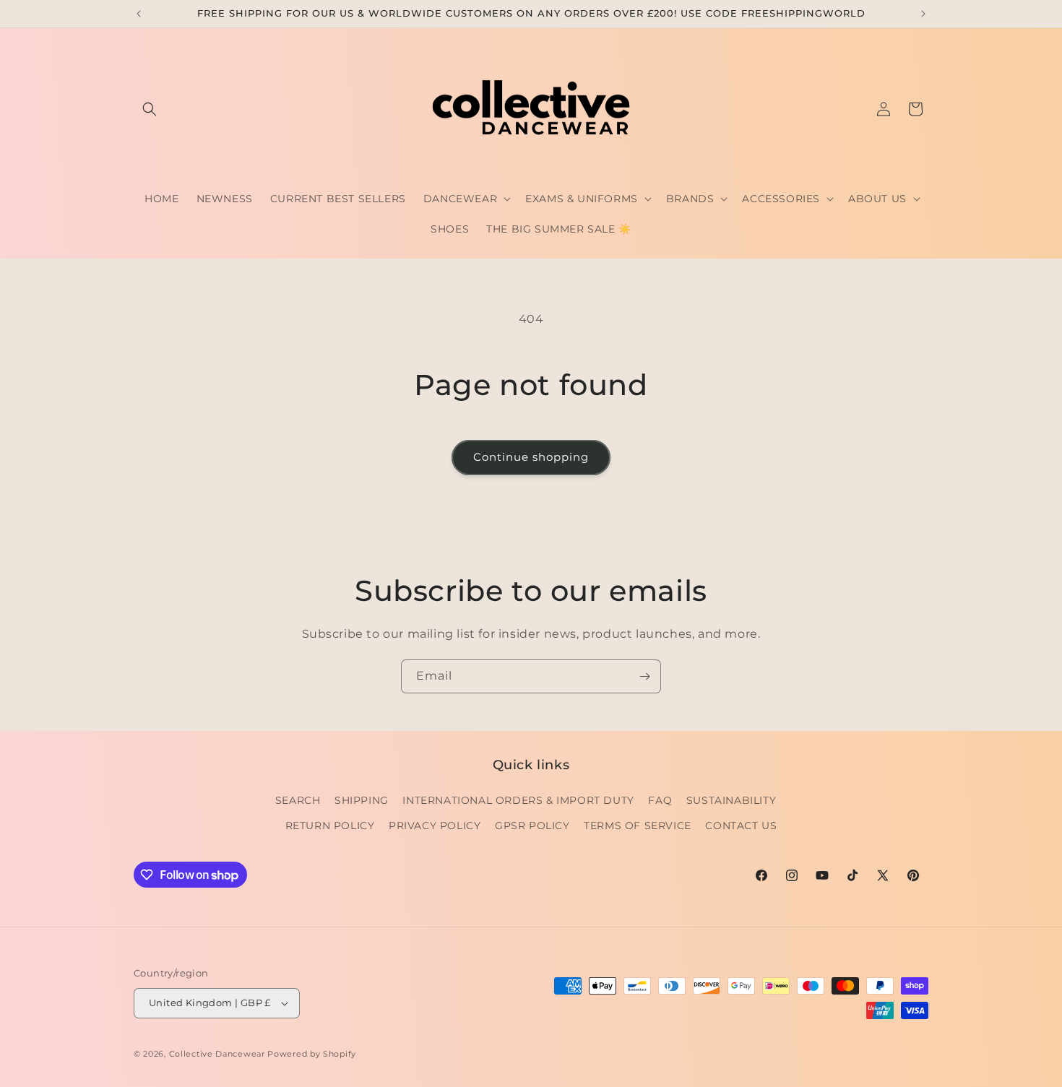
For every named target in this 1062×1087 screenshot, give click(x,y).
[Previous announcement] (139, 13)
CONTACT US (741, 825)
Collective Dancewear (217, 1054)
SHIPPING (361, 800)
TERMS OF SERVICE (637, 825)
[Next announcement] (923, 13)
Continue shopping (531, 457)
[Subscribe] (644, 676)
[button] (149, 109)
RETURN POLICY (330, 825)
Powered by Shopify (311, 1054)
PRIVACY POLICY (434, 825)
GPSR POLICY (532, 825)
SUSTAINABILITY (731, 800)
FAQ (660, 800)
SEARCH (298, 800)
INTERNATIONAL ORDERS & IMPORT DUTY (518, 800)
